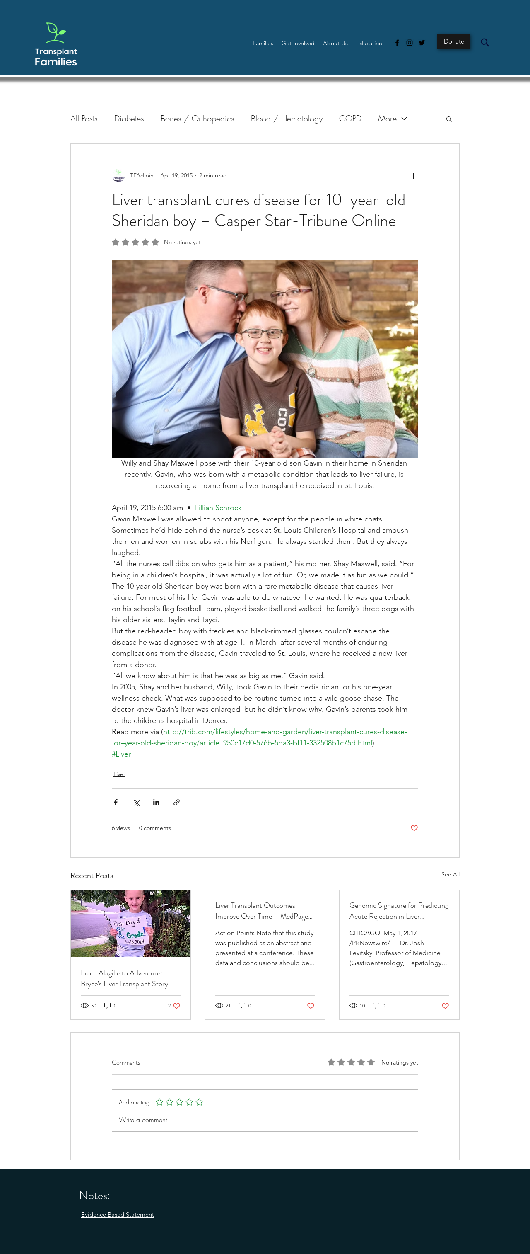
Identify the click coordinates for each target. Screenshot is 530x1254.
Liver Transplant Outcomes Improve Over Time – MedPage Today (261, 911)
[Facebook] (397, 43)
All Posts (84, 118)
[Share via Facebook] (116, 802)
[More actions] (413, 175)
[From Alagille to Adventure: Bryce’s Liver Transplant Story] (130, 923)
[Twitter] (422, 43)
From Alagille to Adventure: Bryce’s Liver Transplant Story (124, 978)
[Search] (484, 42)
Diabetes (129, 118)
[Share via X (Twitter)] (136, 802)
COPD (350, 118)
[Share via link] (177, 802)
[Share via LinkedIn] (156, 802)
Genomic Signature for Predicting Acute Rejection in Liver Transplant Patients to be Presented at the (398, 911)
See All (450, 874)
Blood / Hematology (287, 118)
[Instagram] (409, 43)
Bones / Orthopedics (197, 118)
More (387, 118)
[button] (262, 43)
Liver (119, 774)
